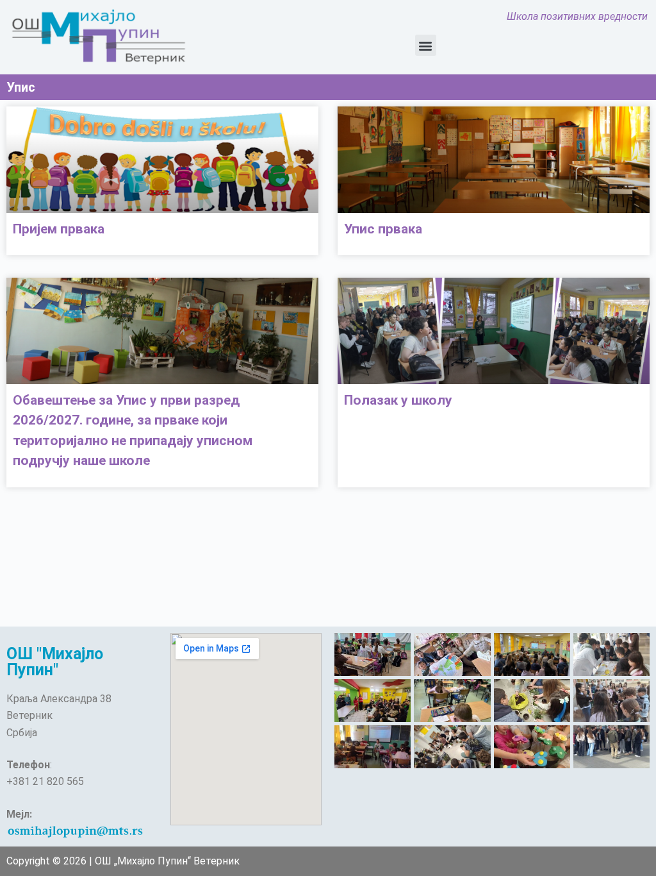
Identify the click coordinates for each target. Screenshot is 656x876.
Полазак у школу (398, 400)
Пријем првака (58, 229)
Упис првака (383, 229)
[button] (425, 45)
